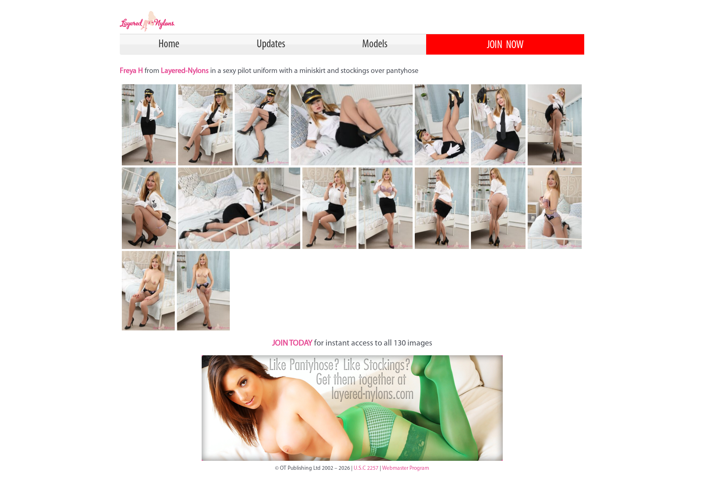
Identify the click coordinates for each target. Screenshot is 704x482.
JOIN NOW (505, 45)
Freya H (132, 71)
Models (374, 44)
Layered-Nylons (185, 71)
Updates (271, 44)
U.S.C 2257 (366, 468)
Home (168, 44)
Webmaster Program (405, 468)
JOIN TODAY (292, 343)
